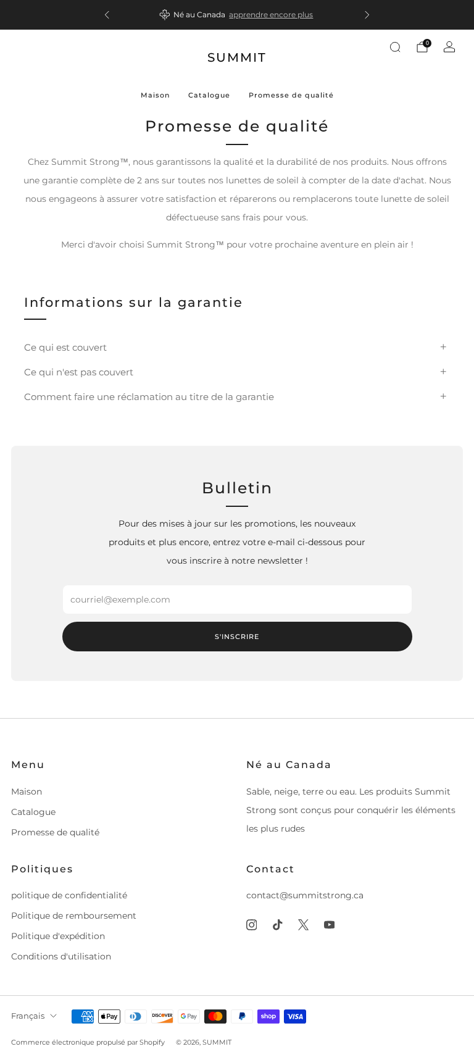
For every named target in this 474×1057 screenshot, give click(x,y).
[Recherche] (395, 47)
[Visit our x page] (303, 925)
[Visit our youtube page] (329, 925)
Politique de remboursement (73, 915)
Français (27, 1016)
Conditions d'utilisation (61, 956)
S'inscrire (237, 636)
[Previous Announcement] (107, 15)
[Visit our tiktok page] (277, 925)
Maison (155, 95)
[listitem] (237, 15)
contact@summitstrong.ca (305, 895)
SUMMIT (237, 57)
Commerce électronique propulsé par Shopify (88, 1042)
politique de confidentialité (69, 895)
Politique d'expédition (58, 936)
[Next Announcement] (367, 15)
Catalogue (209, 95)
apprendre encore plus (271, 14)
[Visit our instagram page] (251, 925)
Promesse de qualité (291, 95)
